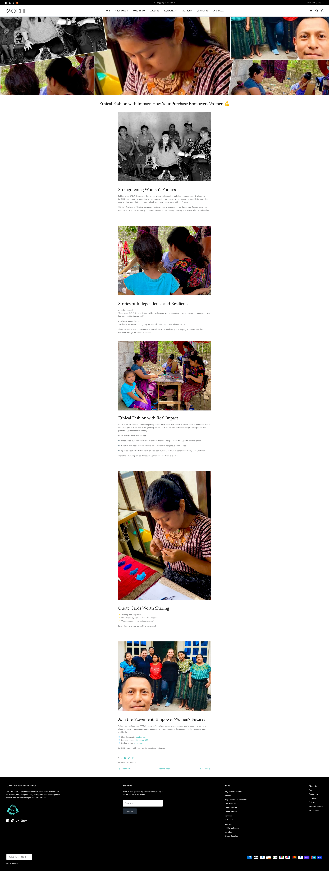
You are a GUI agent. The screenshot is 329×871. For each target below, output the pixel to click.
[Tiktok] (165, 449)
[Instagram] (161, 449)
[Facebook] (158, 449)
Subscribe (164, 441)
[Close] (189, 413)
